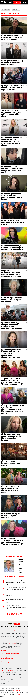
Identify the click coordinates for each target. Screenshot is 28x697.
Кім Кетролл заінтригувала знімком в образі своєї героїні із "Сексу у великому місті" (12, 541)
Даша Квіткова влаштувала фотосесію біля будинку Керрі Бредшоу (11, 437)
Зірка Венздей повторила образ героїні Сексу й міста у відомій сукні (12, 169)
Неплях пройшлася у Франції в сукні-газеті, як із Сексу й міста (12, 37)
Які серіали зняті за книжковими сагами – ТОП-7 (15, 594)
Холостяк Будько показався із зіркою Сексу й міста (12, 222)
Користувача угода (6, 662)
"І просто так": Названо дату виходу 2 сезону (11, 463)
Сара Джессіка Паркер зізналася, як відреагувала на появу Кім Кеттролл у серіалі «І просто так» (12, 409)
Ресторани (14, 626)
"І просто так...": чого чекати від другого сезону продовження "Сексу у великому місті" (12, 381)
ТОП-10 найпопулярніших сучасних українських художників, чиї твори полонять (16, 589)
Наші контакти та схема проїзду (10, 653)
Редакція (3, 650)
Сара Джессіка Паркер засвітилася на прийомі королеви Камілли (12, 87)
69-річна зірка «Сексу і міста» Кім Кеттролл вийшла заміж (12, 62)
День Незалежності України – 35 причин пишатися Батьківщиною (15, 599)
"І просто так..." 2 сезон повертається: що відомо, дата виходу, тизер (11, 489)
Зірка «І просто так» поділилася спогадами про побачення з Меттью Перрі (12, 113)
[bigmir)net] (8, 2)
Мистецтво (21, 626)
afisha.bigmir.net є (12, 643)
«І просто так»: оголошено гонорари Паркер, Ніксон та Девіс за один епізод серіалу (11, 273)
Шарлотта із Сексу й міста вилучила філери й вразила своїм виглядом (12, 247)
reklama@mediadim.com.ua (8, 670)
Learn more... (17, 694)
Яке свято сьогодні (6, 9)
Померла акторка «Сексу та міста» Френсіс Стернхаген (12, 299)
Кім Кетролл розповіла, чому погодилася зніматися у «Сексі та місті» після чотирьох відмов (11, 141)
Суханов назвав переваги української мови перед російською (16, 606)
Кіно (2, 626)
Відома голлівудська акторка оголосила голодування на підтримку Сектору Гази (11, 325)
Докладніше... (17, 690)
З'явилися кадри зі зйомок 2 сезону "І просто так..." (10, 515)
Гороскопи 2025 (16, 9)
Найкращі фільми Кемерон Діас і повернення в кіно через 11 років (15, 581)
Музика (7, 626)
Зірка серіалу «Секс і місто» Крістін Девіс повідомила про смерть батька (11, 196)
